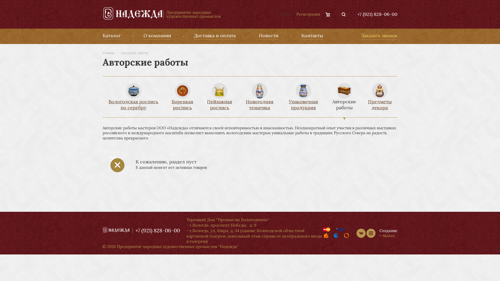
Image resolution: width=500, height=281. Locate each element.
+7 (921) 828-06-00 (377, 14)
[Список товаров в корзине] (330, 14)
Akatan (388, 235)
